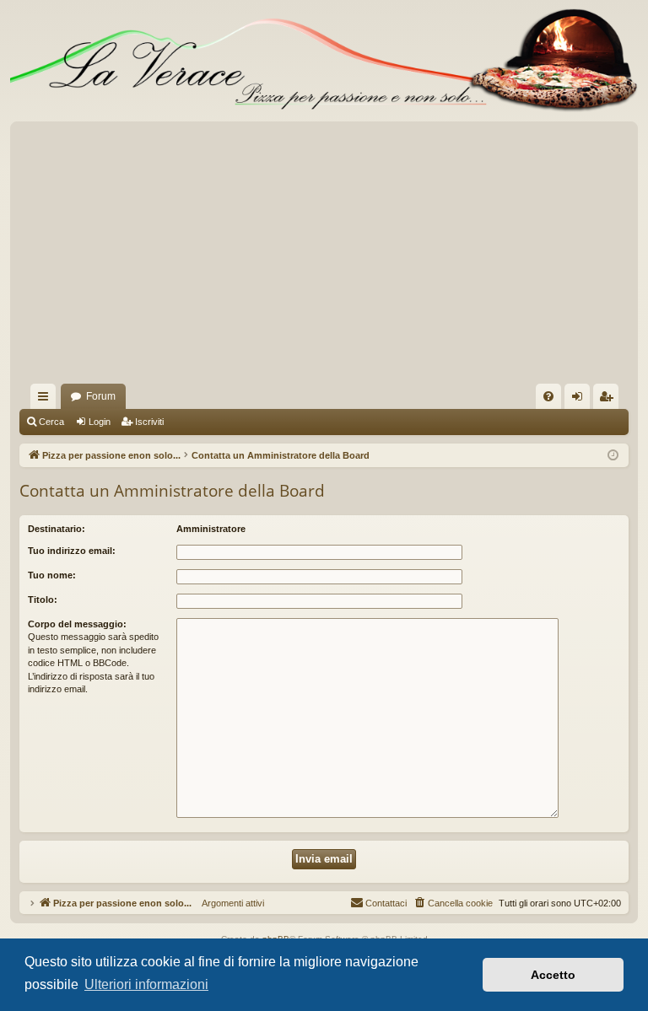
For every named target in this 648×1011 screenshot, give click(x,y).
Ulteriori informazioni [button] (146, 984)
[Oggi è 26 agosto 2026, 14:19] (613, 455)
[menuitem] (548, 396)
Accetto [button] (553, 974)
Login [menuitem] (580, 399)
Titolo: (42, 599)
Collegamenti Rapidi (46, 399)
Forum (101, 396)
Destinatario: (56, 529)
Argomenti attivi (228, 903)
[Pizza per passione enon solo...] (324, 60)
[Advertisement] (324, 257)
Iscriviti (149, 422)
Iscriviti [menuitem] (609, 399)
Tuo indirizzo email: (72, 551)
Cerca (51, 422)
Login (100, 422)
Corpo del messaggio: (77, 624)
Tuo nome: (52, 575)
